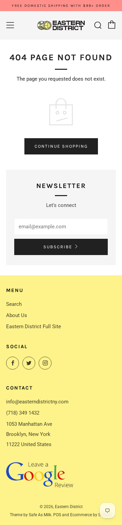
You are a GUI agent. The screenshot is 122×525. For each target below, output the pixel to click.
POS (57, 514)
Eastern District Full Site (33, 326)
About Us (16, 315)
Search (14, 304)
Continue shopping (61, 146)
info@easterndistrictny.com (37, 402)
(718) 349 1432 (22, 413)
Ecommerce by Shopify (91, 514)
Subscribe (57, 246)
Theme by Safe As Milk (30, 514)
